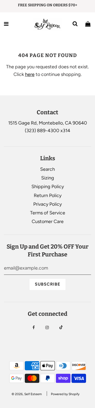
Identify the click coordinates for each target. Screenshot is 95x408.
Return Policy (47, 195)
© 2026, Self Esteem (27, 394)
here (30, 74)
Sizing (47, 178)
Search (47, 169)
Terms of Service (47, 213)
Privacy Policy (47, 204)
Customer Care (48, 221)
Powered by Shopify (65, 394)
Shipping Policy (47, 186)
